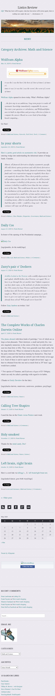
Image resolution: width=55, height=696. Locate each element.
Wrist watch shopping (19, 599)
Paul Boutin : (5, 681)
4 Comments (24, 425)
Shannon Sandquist (7, 602)
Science (26, 454)
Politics (28, 257)
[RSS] (3, 507)
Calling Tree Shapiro (15, 405)
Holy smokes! (10, 434)
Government (35, 216)
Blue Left (10, 257)
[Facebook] (16, 507)
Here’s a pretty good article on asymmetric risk (19, 152)
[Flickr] (28, 507)
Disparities (26, 216)
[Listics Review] (27, 26)
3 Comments (35, 257)
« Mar (3, 542)
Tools (35, 134)
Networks (22, 134)
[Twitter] (9, 507)
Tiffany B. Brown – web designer (11, 686)
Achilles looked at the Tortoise (16, 276)
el (1, 11)
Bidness (9, 216)
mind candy (17, 444)
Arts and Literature (13, 489)
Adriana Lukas (5, 692)
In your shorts (11, 143)
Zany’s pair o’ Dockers (16, 266)
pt (3, 11)
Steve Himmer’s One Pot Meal (10, 689)
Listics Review (27, 7)
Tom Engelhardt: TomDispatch (10, 694)
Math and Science (12, 134)
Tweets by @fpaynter (8, 553)
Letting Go (17, 596)
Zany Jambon (12, 305)
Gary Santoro (5, 684)
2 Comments (37, 489)
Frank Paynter (16, 63)
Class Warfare (17, 216)
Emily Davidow (16, 380)
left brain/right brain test (38, 472)
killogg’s (21, 472)
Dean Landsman (6, 596)
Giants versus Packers (26, 415)
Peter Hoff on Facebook (8, 607)
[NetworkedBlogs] (27, 563)
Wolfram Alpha (12, 59)
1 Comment (42, 134)
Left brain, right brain (16, 463)
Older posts (6, 497)
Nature (21, 396)
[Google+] (22, 507)
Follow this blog (27, 566)
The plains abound (8, 339)
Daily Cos (7, 225)
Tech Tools (29, 134)
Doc (23, 444)
